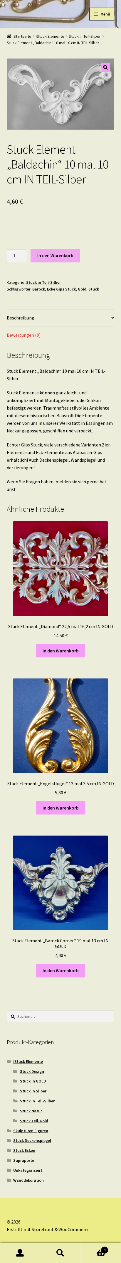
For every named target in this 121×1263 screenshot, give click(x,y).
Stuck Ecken (24, 1150)
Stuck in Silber (33, 1091)
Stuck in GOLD (33, 1081)
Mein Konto (20, 1253)
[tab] (61, 318)
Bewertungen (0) (24, 335)
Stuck (93, 289)
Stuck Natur (31, 1110)
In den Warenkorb (55, 255)
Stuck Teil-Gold (34, 1120)
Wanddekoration (28, 1180)
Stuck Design (32, 1071)
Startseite (22, 36)
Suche (60, 1253)
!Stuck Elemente (50, 36)
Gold (82, 289)
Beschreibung (20, 318)
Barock (38, 289)
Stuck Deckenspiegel (32, 1140)
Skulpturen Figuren (30, 1130)
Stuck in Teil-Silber (85, 36)
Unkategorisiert (27, 1170)
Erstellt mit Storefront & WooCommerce (48, 1229)
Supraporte (23, 1160)
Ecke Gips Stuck (61, 289)
